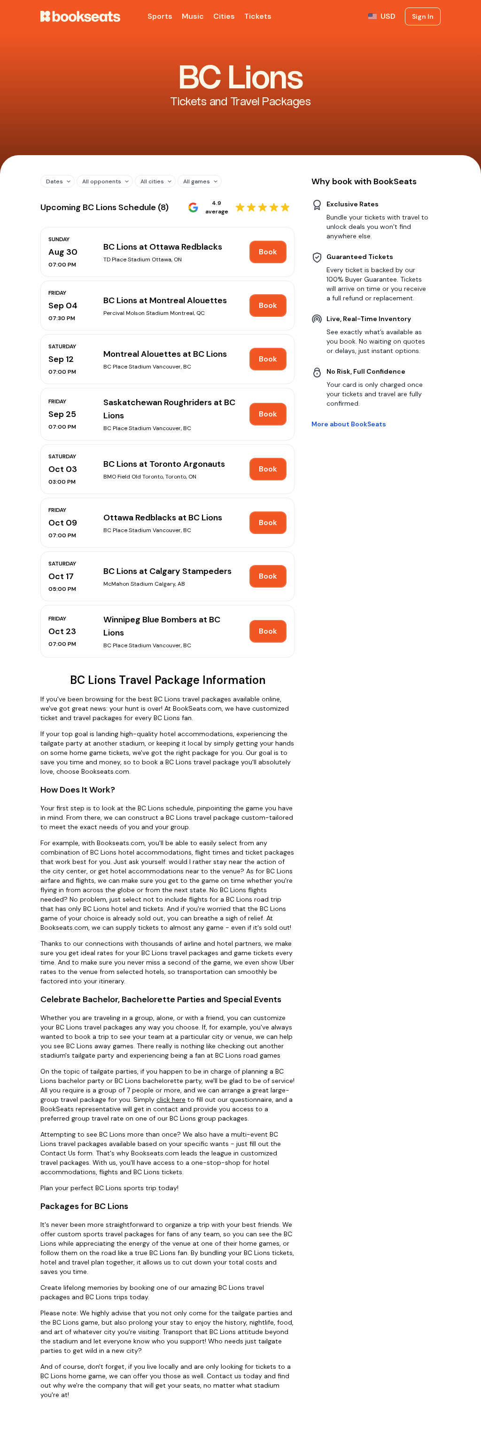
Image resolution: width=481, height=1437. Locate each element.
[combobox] (54, 181)
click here (171, 1099)
